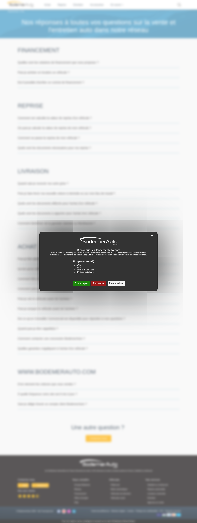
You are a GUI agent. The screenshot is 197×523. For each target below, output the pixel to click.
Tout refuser (99, 283)
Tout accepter (81, 283)
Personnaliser (116, 283)
